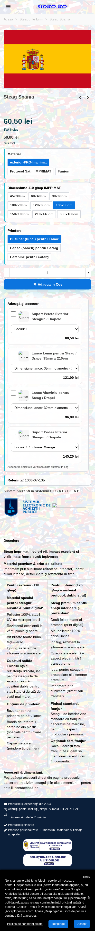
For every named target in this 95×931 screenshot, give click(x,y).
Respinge (58, 924)
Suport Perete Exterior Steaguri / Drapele (50, 316)
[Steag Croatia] (87, 97)
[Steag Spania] (47, 59)
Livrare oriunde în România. (28, 817)
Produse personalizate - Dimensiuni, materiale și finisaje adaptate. (45, 832)
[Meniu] (8, 6)
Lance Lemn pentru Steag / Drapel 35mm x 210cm (54, 355)
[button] (47, 540)
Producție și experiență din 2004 (29, 804)
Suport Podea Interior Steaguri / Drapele (49, 434)
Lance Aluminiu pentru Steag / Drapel (50, 395)
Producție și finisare (21, 825)
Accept (81, 924)
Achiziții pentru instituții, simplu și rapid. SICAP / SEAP (43, 809)
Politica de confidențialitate (25, 924)
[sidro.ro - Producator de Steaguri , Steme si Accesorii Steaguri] (52, 6)
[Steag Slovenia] (80, 97)
